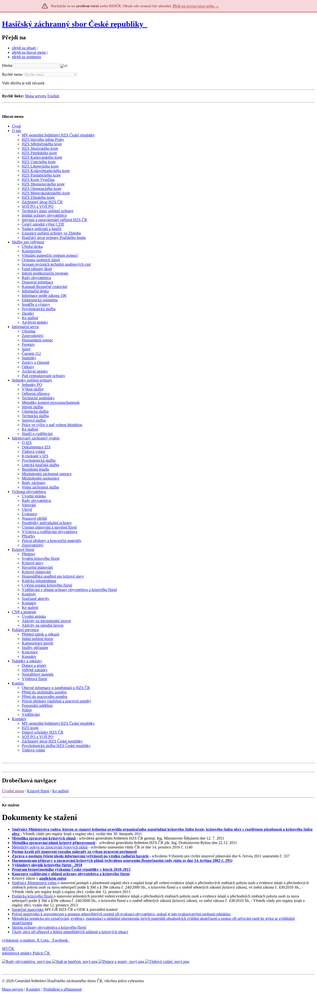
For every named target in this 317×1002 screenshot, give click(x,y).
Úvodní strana (13, 791)
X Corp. (44, 940)
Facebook (61, 940)
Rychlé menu (12, 74)
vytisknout (10, 940)
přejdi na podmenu (26, 57)
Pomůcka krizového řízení (33, 896)
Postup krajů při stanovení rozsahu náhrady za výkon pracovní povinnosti (74, 851)
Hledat (7, 65)
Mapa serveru (35, 96)
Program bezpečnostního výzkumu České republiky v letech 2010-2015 (71, 869)
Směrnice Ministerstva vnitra (34, 883)
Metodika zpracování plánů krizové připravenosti (53, 843)
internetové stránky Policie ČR (26, 953)
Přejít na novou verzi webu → (196, 6)
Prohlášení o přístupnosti (62, 989)
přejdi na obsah (24, 48)
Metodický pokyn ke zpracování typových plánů (50, 847)
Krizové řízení (38, 791)
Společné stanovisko (28, 909)
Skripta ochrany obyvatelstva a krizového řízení (49, 927)
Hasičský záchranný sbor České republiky (72, 24)
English (53, 96)
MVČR (8, 949)
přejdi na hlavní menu (29, 52)
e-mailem (27, 940)
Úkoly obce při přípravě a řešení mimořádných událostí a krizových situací (70, 932)
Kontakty (33, 989)
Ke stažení (60, 791)
